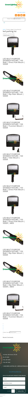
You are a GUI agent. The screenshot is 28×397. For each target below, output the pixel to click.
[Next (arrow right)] (1, 396)
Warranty (19, 371)
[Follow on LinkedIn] (16, 15)
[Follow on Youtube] (21, 15)
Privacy (14, 371)
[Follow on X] (24, 15)
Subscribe (21, 391)
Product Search (10, 18)
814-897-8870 (21, 12)
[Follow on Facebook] (19, 15)
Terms (10, 371)
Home (4, 29)
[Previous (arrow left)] (0, 396)
